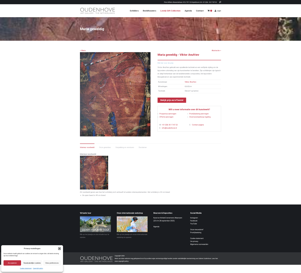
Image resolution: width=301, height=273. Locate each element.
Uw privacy (194, 241)
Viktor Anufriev (190, 82)
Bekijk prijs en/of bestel (171, 100)
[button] (59, 248)
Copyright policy (38, 268)
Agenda (156, 227)
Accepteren (12, 263)
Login (219, 11)
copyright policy (123, 261)
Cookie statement (26, 268)
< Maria (83, 50)
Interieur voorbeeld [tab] (87, 147)
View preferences (52, 263)
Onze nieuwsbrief (196, 230)
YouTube (193, 224)
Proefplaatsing (195, 232)
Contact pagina (198, 125)
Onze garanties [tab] (105, 147)
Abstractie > (216, 50)
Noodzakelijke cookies (32, 263)
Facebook (193, 221)
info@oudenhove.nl (169, 128)
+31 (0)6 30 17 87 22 (170, 125)
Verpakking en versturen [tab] (124, 147)
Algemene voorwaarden (199, 244)
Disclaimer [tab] (143, 147)
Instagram (194, 218)
